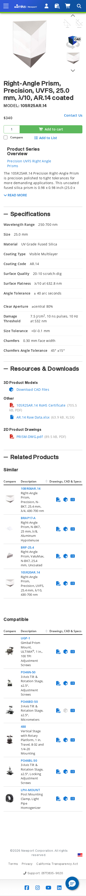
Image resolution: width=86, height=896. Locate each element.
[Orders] (57, 6)
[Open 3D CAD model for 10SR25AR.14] (72, 42)
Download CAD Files (32, 389)
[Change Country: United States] (80, 855)
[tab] (43, 187)
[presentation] (43, 448)
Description (29, 481)
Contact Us (73, 115)
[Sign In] (46, 6)
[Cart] (68, 6)
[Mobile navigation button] (6, 6)
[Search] (79, 6)
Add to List (48, 138)
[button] (72, 883)
